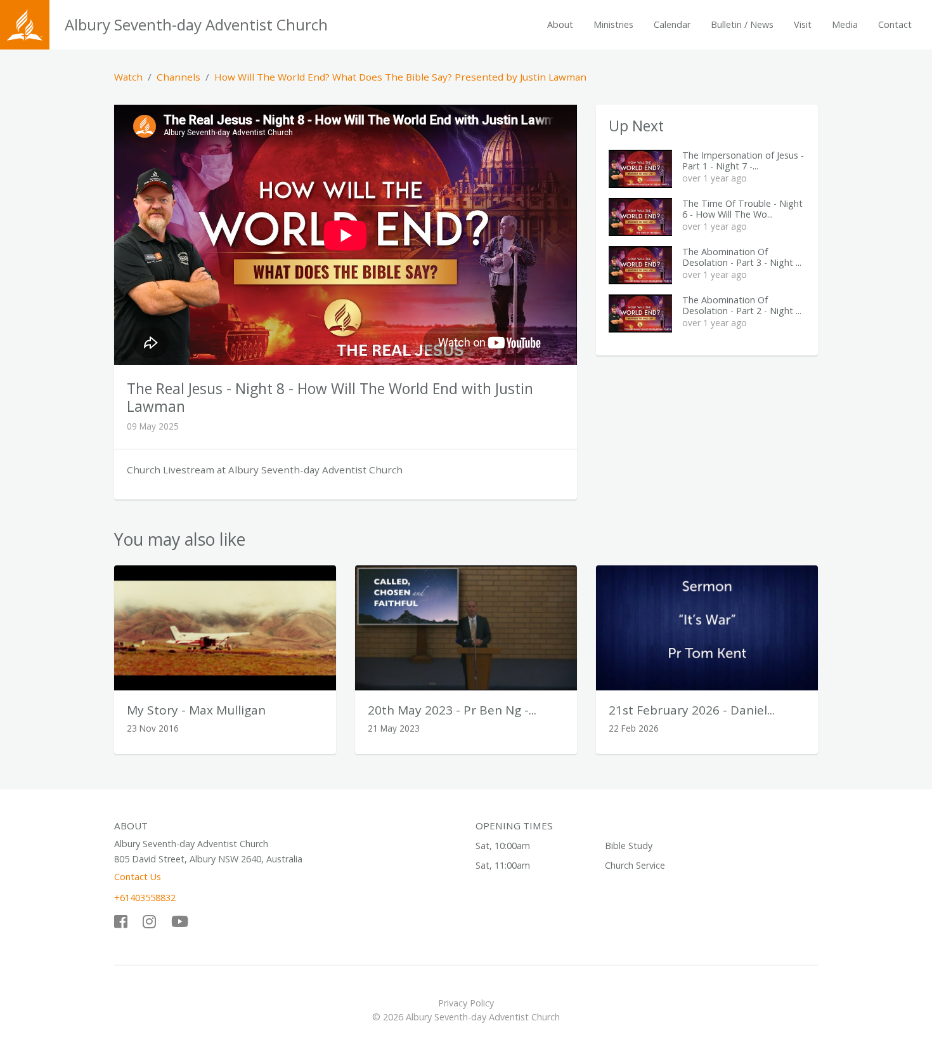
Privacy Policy (466, 1003)
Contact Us (137, 877)
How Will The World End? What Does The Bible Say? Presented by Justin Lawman (400, 76)
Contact (895, 24)
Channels (178, 76)
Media (845, 24)
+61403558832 (145, 898)
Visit (803, 24)
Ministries (613, 24)
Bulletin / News (742, 24)
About (560, 24)
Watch (128, 76)
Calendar (672, 24)
